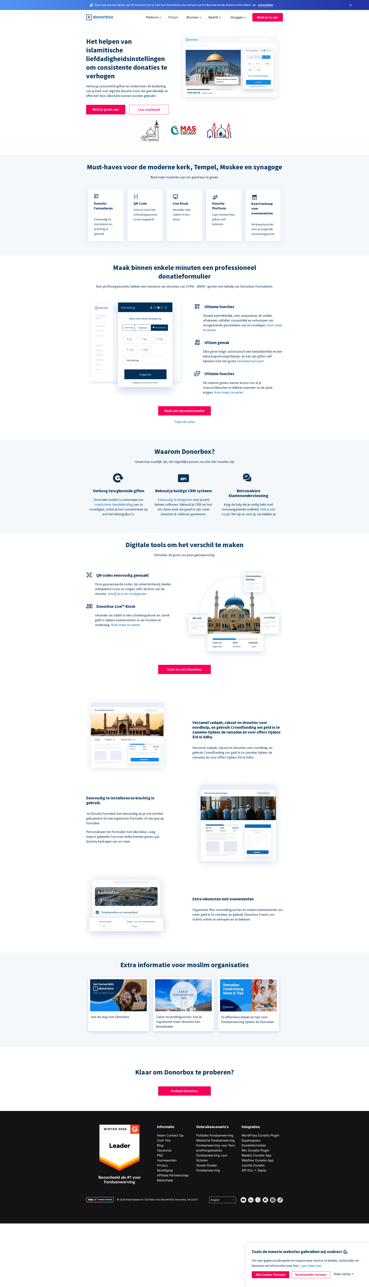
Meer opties (342, 1274)
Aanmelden (265, 5)
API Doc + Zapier (254, 1170)
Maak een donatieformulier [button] (185, 411)
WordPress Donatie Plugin (260, 1135)
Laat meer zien (311, 1265)
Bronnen (193, 17)
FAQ (160, 1155)
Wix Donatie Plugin (255, 1150)
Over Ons (163, 1140)
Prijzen (173, 17)
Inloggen (236, 17)
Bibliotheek (165, 1180)
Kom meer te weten (228, 392)
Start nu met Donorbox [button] (184, 669)
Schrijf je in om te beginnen (127, 593)
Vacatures (164, 1150)
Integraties (251, 1127)
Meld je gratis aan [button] (106, 109)
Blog (160, 1145)
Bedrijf (213, 17)
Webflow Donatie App (257, 1160)
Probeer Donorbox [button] (184, 1091)
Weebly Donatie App (256, 1155)
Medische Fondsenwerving (215, 1140)
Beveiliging (165, 1170)
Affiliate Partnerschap (173, 1175)
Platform (152, 17)
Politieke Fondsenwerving (214, 1135)
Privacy (162, 1165)
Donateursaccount (250, 361)
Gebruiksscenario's (212, 1127)
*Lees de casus (184, 421)
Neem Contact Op (170, 1135)
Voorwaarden (166, 1160)
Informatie (165, 1127)
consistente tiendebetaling (113, 504)
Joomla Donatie (253, 1165)
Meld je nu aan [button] (267, 17)
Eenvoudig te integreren (175, 499)
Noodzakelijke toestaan (310, 1274)
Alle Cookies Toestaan (270, 1274)
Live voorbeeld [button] (149, 109)
